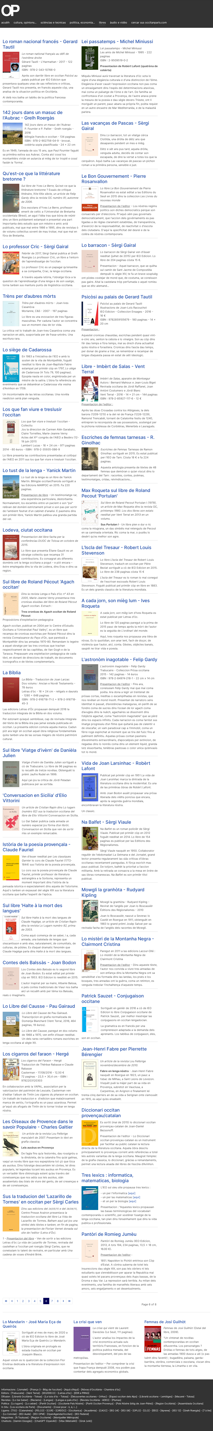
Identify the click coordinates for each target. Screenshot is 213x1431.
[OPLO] (137, 1410)
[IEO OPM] (39, 1414)
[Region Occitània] (165, 1403)
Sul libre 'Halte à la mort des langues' (32, 908)
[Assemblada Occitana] (190, 1403)
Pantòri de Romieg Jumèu (109, 1234)
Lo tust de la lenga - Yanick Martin (39, 470)
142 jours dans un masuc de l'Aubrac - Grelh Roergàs (33, 115)
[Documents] (44, 1407)
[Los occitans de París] (22, 1407)
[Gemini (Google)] (22, 1421)
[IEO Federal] (82, 1414)
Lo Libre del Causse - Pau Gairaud (39, 1006)
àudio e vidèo (118, 22)
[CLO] (146, 1410)
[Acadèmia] (90, 1410)
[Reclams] (35, 1400)
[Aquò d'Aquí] (71, 1389)
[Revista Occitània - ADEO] (94, 1400)
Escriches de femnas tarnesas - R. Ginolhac (118, 440)
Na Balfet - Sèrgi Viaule (106, 822)
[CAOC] (103, 1410)
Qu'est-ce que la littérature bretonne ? (31, 176)
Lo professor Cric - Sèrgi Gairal (35, 246)
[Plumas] (116, 1400)
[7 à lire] (207, 1410)
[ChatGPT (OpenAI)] (46, 1421)
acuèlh (5, 22)
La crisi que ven (88, 1321)
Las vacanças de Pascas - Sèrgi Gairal (115, 125)
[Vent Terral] (33, 1393)
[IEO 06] (125, 1410)
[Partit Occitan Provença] (99, 1403)
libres (102, 22)
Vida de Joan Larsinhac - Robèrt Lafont (116, 765)
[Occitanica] (75, 1410)
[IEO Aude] (25, 1414)
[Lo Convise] (10, 1414)
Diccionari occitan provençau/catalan (101, 1112)
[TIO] (14, 1410)
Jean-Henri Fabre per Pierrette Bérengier (114, 1051)
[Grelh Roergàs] (191, 1410)
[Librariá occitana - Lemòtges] (155, 1396)
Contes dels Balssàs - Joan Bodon (39, 962)
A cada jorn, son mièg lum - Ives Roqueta (116, 603)
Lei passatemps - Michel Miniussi (117, 41)
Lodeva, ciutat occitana (27, 530)
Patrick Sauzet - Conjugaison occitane (113, 998)
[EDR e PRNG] (81, 1393)
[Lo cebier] (31, 1403)
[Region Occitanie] (41, 1417)
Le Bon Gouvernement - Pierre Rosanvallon (114, 178)
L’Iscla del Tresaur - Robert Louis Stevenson (116, 550)
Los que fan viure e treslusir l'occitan (32, 412)
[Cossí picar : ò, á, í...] (65, 1407)
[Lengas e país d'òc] (67, 1400)
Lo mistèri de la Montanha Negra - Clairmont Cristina (118, 941)
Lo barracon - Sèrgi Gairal (109, 245)
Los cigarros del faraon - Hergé (36, 1054)
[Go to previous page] (12, 1301)
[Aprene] (165, 1410)
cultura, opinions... (25, 22)
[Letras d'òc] (65, 1393)
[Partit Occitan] (47, 1403)
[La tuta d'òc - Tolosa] (56, 1396)
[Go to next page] (63, 1301)
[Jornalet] (22, 1389)
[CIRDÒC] (61, 1410)
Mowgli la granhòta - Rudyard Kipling (113, 892)
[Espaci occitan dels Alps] (123, 1396)
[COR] (50, 1410)
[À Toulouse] (22, 1417)
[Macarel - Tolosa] (184, 1396)
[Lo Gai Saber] (20, 1400)
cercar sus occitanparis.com (149, 22)
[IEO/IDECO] (48, 1393)
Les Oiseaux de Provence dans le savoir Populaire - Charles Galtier (38, 1124)
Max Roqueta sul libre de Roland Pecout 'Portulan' (116, 493)
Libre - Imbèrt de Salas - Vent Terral (113, 369)
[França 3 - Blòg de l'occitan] (46, 1389)
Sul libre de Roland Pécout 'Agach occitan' (38, 584)
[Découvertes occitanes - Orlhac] (89, 1396)
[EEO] (155, 1410)
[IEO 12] (176, 1410)
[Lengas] (48, 1400)
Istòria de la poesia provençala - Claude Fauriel (37, 847)
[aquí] (131, 1193)
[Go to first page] (6, 1301)
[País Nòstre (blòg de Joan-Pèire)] (134, 1403)
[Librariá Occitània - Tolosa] (27, 1396)
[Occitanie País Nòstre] (71, 1403)
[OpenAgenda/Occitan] (59, 1414)
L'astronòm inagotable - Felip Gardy (119, 659)
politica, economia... (82, 22)
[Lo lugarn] (17, 1403)
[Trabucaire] (17, 1393)
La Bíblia (12, 672)
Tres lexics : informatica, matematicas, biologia (107, 1177)
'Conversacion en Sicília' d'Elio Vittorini (35, 798)
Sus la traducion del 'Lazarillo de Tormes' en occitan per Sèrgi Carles (41, 1199)
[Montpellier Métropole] (66, 1417)
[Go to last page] (69, 1301)
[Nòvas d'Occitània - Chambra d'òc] (100, 1389)
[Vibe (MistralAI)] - (69, 1421)
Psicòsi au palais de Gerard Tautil (117, 297)
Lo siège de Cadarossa (27, 350)
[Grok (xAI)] (85, 1421)
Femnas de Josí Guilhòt (165, 1321)
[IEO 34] (114, 1410)
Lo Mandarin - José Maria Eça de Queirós (32, 1323)
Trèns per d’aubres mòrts (29, 296)
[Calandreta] (26, 1410)
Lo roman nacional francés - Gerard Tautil (40, 44)
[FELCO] (39, 1410)
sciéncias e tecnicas (53, 22)
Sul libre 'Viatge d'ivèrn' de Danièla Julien (39, 752)
